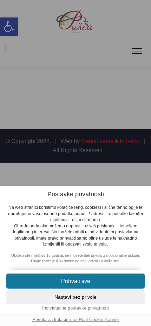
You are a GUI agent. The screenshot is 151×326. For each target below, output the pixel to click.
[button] (75, 281)
